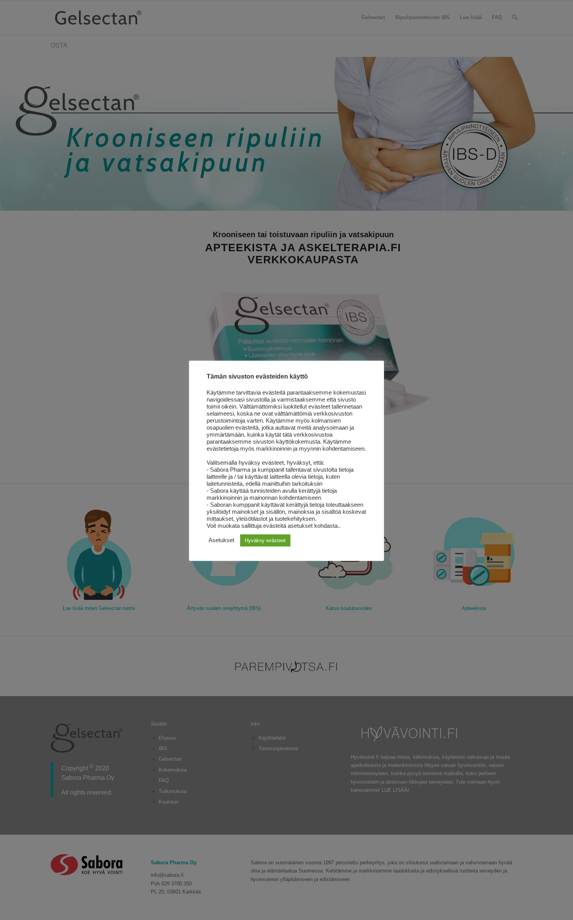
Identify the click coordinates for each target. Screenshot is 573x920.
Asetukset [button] (221, 540)
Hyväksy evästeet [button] (265, 540)
